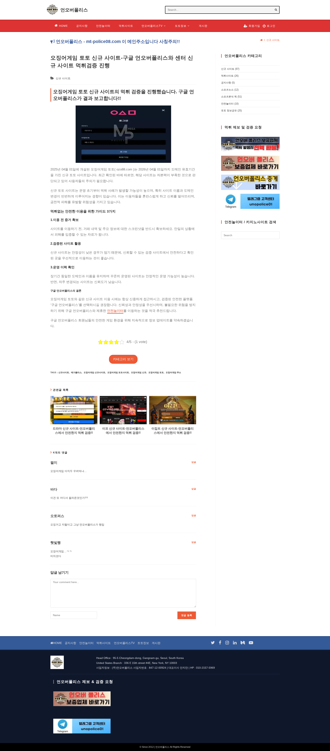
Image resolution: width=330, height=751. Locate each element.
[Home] (261, 40)
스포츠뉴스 (227, 89)
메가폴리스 (76, 372)
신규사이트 (63, 372)
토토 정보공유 (229, 110)
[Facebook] (220, 642)
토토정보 (143, 643)
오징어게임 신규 (138, 372)
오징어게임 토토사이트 (118, 372)
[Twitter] (213, 642)
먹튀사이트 (227, 75)
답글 (194, 462)
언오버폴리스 (74, 9)
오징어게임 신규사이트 (94, 372)
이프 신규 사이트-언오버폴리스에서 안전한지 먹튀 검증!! (123, 430)
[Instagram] (227, 642)
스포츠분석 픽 (229, 96)
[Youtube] (251, 642)
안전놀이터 (115, 311)
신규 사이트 (273, 40)
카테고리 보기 (123, 359)
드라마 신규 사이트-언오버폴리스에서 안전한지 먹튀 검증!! (74, 430)
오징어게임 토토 (156, 372)
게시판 (156, 643)
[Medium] (243, 642)
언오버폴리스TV (124, 643)
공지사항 (226, 82)
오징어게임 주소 (173, 372)
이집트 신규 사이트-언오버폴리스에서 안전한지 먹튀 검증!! (172, 430)
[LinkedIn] (235, 642)
